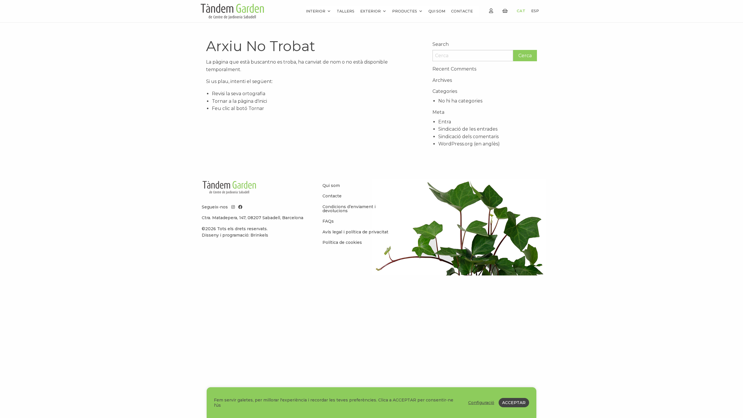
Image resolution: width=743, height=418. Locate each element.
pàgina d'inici (252, 101)
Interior (315, 11)
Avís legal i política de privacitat (355, 232)
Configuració (481, 402)
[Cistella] (505, 11)
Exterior (370, 11)
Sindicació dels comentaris (468, 136)
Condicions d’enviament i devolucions (349, 208)
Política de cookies (342, 242)
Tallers (345, 11)
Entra (444, 122)
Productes (404, 11)
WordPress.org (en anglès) (469, 144)
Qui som (436, 11)
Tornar (256, 108)
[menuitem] (357, 185)
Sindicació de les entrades (467, 129)
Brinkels (259, 235)
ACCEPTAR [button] (514, 402)
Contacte (462, 11)
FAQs (328, 221)
